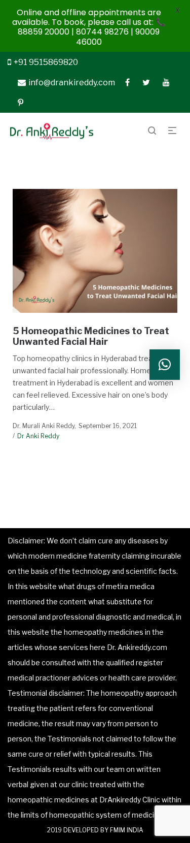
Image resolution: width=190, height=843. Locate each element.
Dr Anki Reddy (38, 436)
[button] (164, 364)
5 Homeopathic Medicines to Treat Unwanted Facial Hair (91, 336)
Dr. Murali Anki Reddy (43, 426)
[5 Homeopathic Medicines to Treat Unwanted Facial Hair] (95, 251)
